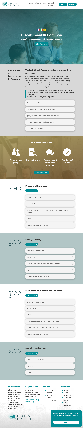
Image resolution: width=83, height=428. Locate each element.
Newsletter (67, 390)
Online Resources (67, 394)
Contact (72, 4)
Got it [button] (66, 422)
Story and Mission (50, 391)
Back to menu (32, 191)
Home (31, 3)
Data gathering (33, 160)
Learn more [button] (56, 418)
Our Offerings (51, 400)
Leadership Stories (67, 399)
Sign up (62, 4)
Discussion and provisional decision (50, 162)
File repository (41, 172)
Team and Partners (50, 396)
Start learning (41, 44)
